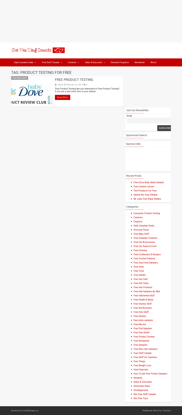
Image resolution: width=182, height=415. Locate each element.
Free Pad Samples (143, 328)
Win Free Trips (141, 398)
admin (60, 84)
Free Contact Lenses (144, 186)
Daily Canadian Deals (23, 62)
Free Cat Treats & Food (145, 246)
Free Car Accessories (144, 242)
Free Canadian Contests (145, 238)
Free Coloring (140, 250)
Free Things (139, 361)
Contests (72, 62)
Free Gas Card (141, 279)
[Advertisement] (91, 21)
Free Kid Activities (143, 308)
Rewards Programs (120, 62)
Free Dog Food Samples (146, 262)
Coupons (138, 221)
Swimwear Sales (142, 386)
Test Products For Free (145, 190)
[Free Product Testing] (32, 91)
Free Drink (139, 266)
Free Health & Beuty (143, 299)
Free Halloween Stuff (144, 295)
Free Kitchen (140, 316)
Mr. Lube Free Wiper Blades (147, 199)
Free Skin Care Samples (145, 349)
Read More (62, 97)
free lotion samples (143, 320)
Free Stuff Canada (50, 62)
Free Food (139, 271)
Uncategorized (141, 390)
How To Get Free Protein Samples (150, 373)
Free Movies (140, 324)
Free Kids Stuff (141, 312)
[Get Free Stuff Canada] (38, 52)
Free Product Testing (74, 80)
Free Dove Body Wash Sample (149, 182)
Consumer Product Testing (147, 213)
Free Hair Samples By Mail (147, 291)
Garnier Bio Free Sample (146, 194)
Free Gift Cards (141, 283)
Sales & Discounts (93, 62)
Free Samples (140, 345)
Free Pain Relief (142, 332)
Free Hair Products (143, 287)
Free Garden (140, 275)
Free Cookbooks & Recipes (147, 254)
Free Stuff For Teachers (145, 357)
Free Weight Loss (142, 365)
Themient (166, 410)
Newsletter (140, 62)
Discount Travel (141, 229)
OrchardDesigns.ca (29, 410)
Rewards (138, 377)
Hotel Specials (141, 369)
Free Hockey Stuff (143, 303)
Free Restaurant (141, 340)
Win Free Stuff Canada (145, 394)
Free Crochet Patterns (144, 258)
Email (129, 116)
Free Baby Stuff (20, 78)
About (153, 62)
